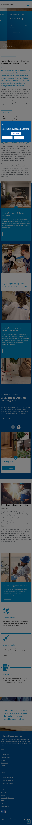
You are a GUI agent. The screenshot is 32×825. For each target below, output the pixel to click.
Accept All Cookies (7, 137)
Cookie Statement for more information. (20, 129)
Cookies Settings (15, 133)
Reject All (19, 137)
